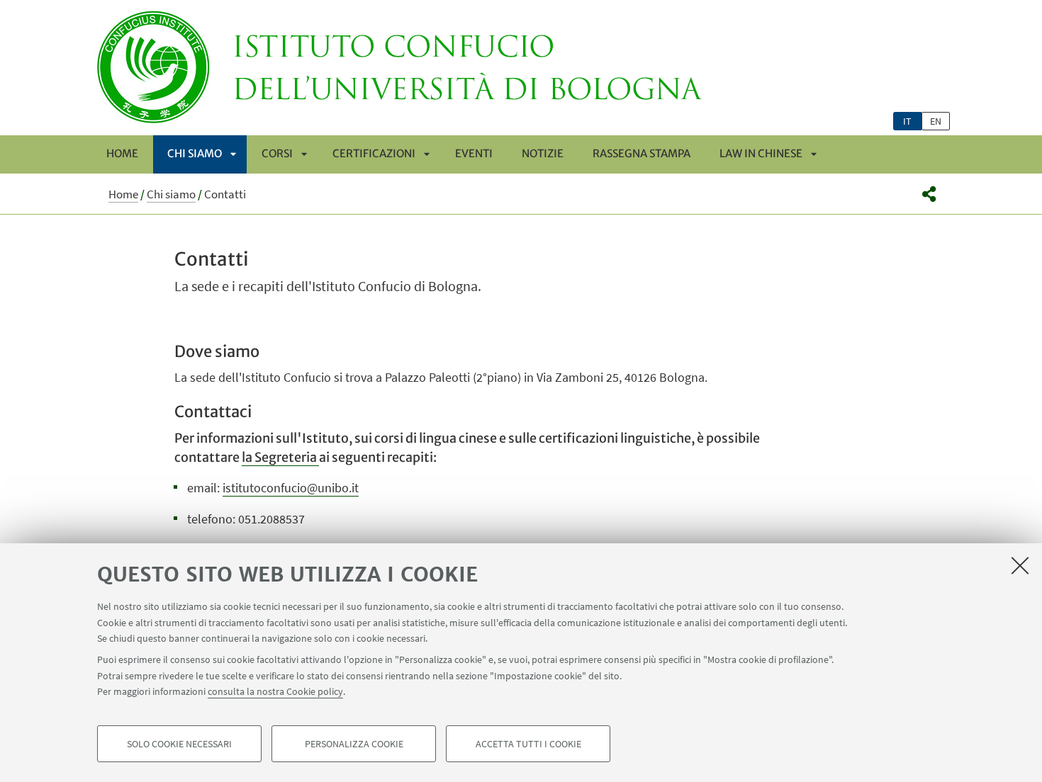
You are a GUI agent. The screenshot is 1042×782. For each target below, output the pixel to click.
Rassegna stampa (641, 153)
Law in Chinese (760, 153)
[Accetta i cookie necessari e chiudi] (1020, 565)
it (907, 121)
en (935, 121)
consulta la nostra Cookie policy (275, 691)
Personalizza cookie (354, 743)
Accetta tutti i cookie (528, 743)
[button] (929, 194)
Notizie (543, 153)
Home (122, 153)
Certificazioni (373, 153)
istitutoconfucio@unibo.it (291, 488)
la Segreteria (280, 457)
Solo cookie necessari (179, 743)
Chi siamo (194, 153)
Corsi (277, 153)
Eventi (474, 153)
